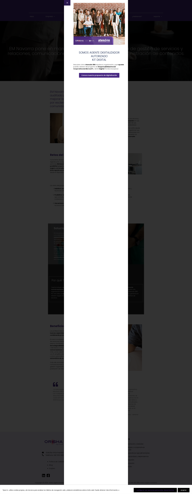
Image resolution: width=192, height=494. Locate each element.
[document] (96, 247)
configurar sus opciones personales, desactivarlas (155, 490)
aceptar (184, 490)
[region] (96, 489)
